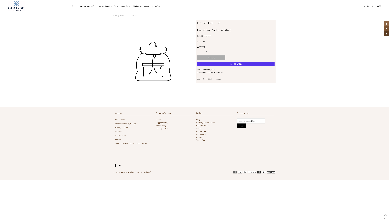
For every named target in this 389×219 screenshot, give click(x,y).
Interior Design (202, 131)
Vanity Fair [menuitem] (156, 6)
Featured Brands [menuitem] (104, 6)
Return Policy (161, 126)
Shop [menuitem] (74, 6)
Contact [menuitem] (147, 6)
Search (158, 120)
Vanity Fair (200, 140)
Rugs (122, 16)
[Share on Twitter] (386, 28)
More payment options (206, 69)
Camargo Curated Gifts (205, 123)
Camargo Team (162, 128)
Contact (199, 137)
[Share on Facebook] (386, 23)
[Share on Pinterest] (386, 33)
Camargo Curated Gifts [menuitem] (88, 6)
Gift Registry (201, 134)
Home (115, 16)
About (198, 128)
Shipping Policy (162, 123)
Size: (199, 42)
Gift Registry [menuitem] (137, 6)
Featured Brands (202, 126)
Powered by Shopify (143, 172)
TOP (385, 215)
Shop (198, 120)
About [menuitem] (116, 6)
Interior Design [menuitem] (125, 6)
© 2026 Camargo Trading (123, 172)
